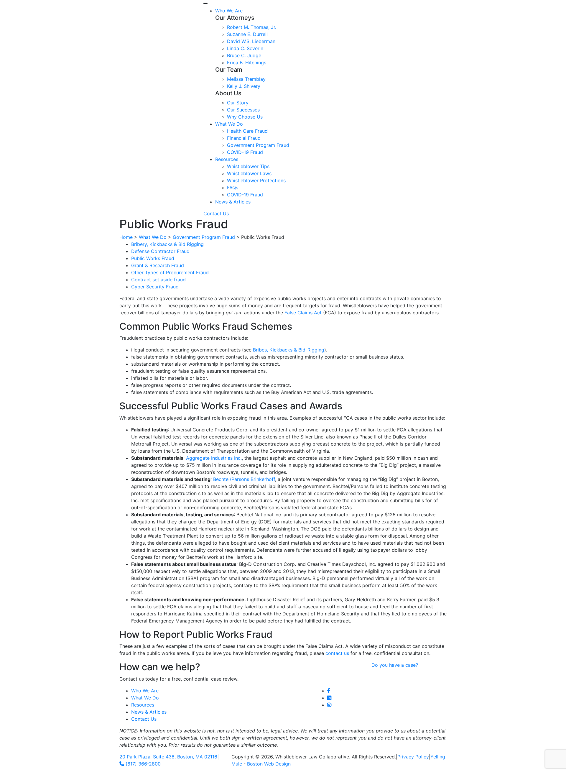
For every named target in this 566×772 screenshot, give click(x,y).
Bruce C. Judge (244, 55)
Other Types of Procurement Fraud (170, 272)
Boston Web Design (269, 764)
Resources (226, 159)
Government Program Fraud (258, 145)
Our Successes (243, 110)
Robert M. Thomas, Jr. (251, 27)
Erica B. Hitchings (246, 62)
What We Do (229, 124)
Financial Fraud (244, 138)
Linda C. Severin (245, 48)
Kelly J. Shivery (243, 86)
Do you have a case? (394, 665)
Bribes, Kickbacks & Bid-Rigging (288, 350)
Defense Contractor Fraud (160, 251)
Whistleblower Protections (256, 180)
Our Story (238, 103)
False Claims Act (303, 313)
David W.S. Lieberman (251, 41)
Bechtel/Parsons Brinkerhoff (244, 479)
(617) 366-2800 (142, 764)
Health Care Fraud (247, 131)
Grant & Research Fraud (157, 265)
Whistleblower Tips (248, 166)
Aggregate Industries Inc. (214, 458)
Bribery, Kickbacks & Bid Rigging (167, 244)
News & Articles (233, 202)
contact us (337, 653)
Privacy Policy (413, 757)
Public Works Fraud (152, 258)
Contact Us (216, 213)
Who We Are (229, 11)
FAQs (232, 187)
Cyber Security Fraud (155, 287)
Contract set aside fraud (158, 279)
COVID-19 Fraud (245, 152)
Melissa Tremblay (246, 79)
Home (126, 237)
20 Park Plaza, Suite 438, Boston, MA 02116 (168, 757)
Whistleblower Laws (249, 173)
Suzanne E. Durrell (247, 34)
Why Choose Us (245, 117)
